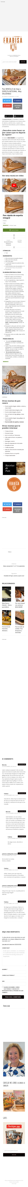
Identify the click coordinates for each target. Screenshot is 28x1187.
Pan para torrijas (9, 433)
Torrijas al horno (9, 431)
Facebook (18, 100)
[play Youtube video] (14, 185)
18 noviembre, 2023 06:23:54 (10, 766)
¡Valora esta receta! (8, 944)
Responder (21, 764)
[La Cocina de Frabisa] (14, 43)
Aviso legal (14, 1183)
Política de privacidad (14, 1182)
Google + (8, 105)
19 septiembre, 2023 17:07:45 (12, 903)
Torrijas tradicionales (10, 455)
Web (3, 981)
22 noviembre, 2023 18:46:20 (15, 838)
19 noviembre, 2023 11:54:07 (12, 795)
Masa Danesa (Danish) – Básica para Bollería (6, 605)
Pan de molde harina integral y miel (13, 410)
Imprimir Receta (19, 116)
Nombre (5, 969)
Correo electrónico (8, 975)
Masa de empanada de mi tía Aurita (13, 443)
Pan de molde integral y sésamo (13, 412)
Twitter (8, 100)
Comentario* (6, 948)
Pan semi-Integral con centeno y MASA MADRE (20, 605)
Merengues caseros (10, 441)
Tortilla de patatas (9, 447)
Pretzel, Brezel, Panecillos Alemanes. (6, 628)
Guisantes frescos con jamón (12, 453)
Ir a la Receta (9, 116)
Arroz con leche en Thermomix (12, 435)
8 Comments (7, 759)
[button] (3, 225)
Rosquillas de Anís (9, 445)
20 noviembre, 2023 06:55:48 (13, 813)
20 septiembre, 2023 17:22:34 (10, 855)
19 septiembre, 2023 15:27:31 (10, 887)
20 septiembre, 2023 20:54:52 (12, 870)
